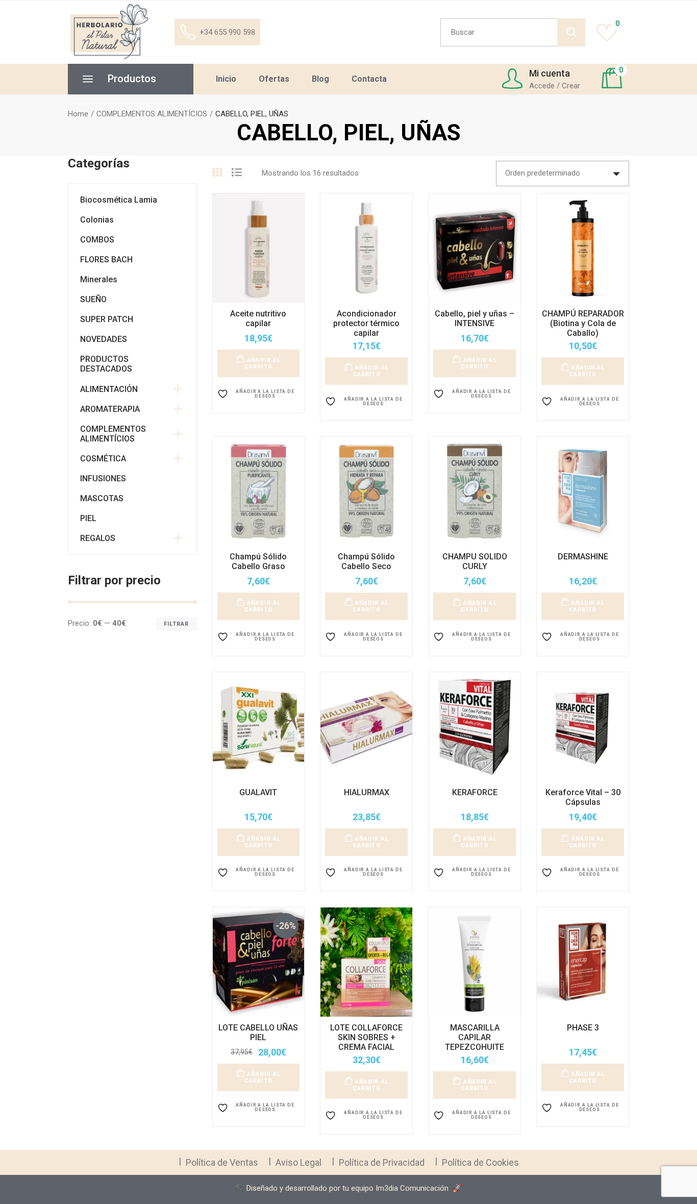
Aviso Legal (298, 1162)
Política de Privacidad (382, 1162)
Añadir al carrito (262, 363)
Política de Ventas (222, 1162)
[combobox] (562, 173)
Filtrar (176, 624)
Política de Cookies (480, 1162)
